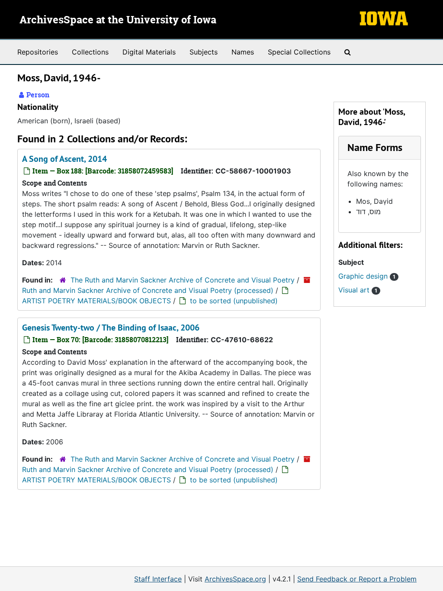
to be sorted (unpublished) (234, 300)
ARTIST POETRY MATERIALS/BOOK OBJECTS (96, 300)
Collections (90, 52)
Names (242, 52)
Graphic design (366, 276)
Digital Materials (149, 52)
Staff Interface (158, 579)
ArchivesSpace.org (235, 579)
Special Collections (299, 52)
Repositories (37, 52)
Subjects (203, 52)
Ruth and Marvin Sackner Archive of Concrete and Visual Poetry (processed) (147, 290)
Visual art (357, 290)
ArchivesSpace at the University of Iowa (117, 20)
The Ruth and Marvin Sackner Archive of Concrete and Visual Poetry (183, 280)
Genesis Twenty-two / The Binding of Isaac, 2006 (110, 327)
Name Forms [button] (374, 147)
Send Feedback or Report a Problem (357, 579)
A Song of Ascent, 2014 (64, 158)
